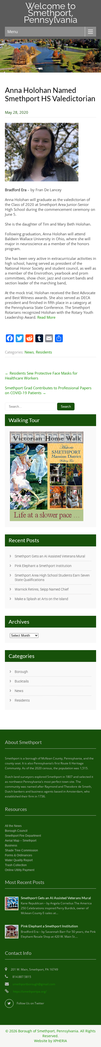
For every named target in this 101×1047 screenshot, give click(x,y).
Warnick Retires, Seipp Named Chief (42, 589)
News (29, 352)
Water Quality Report (19, 860)
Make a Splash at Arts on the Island (41, 599)
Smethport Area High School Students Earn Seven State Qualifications (52, 577)
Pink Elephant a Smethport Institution (43, 566)
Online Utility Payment (19, 870)
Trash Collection (16, 865)
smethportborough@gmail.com (34, 984)
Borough (21, 672)
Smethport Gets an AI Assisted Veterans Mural (50, 556)
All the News (13, 826)
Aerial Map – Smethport (20, 840)
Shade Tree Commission (21, 850)
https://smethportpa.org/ (29, 991)
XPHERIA (60, 1041)
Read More (46, 317)
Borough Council (16, 831)
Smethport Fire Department (23, 835)
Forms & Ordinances (18, 855)
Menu (12, 31)
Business (11, 845)
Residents (44, 352)
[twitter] (9, 1003)
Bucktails (22, 681)
